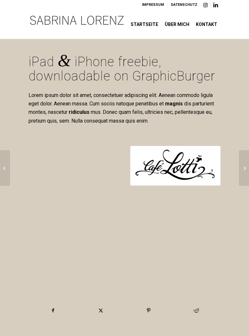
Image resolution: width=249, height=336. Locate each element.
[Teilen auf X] (100, 310)
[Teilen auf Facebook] (53, 310)
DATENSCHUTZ (184, 5)
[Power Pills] (5, 168)
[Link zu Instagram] (205, 5)
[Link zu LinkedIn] (215, 5)
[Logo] (77, 24)
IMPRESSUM (153, 5)
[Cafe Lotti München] (175, 166)
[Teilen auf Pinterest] (148, 310)
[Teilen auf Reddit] (196, 310)
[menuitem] (153, 4)
